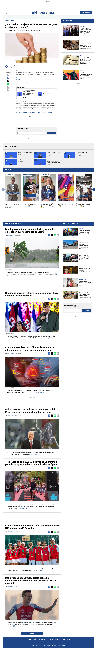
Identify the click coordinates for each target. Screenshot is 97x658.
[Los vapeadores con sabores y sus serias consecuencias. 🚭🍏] (66, 187)
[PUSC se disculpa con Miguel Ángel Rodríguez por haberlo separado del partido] (71, 45)
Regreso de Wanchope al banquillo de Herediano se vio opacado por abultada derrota (86, 75)
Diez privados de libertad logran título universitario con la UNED (84, 257)
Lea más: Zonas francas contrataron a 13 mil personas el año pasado (34, 112)
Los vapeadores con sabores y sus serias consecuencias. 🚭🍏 (65, 204)
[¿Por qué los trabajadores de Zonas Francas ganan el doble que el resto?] (32, 48)
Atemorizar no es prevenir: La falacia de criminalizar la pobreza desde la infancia (54, 161)
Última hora (11, 20)
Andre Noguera (10, 235)
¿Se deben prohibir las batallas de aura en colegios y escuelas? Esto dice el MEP (84, 233)
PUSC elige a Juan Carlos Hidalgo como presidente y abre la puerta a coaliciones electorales (85, 31)
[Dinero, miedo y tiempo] (40, 94)
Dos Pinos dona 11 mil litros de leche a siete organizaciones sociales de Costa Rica (85, 295)
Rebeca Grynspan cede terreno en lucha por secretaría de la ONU (85, 270)
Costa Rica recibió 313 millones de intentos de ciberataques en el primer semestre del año (30, 348)
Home (6, 20)
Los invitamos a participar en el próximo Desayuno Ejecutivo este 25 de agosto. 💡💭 (48, 205)
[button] (86, 12)
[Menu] (7, 12)
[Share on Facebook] (8, 78)
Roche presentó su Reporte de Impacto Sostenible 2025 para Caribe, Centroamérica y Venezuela (12, 205)
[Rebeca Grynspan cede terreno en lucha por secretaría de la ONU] (70, 270)
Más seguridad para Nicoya (25, 152)
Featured (82, 26)
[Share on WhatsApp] (8, 84)
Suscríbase (67, 640)
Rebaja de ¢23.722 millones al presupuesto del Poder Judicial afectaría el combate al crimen (30, 410)
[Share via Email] (8, 87)
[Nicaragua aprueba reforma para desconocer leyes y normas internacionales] (32, 317)
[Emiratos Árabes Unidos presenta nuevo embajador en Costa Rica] (70, 282)
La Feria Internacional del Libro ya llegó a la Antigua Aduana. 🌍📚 (29, 204)
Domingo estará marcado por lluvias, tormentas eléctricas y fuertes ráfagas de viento (30, 230)
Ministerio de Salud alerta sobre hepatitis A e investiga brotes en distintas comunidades (85, 60)
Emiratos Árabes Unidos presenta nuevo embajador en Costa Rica (85, 283)
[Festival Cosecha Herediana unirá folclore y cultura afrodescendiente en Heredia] (70, 244)
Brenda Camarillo (10, 353)
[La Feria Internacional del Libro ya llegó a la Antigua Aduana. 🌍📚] (31, 187)
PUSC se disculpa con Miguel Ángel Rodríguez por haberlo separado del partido (86, 46)
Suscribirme (51, 133)
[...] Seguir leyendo (50, 338)
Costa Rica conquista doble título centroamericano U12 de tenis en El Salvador (32, 527)
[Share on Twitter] (8, 81)
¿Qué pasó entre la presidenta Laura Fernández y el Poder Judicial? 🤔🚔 (84, 204)
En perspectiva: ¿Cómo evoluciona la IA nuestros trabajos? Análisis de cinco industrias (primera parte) (29, 94)
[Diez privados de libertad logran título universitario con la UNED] (70, 258)
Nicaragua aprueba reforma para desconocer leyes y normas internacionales (32, 294)
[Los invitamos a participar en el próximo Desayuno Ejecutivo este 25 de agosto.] (48, 187)
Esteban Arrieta (10, 415)
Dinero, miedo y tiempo (49, 94)
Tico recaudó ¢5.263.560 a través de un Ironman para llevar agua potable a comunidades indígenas (31, 463)
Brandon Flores (14, 65)
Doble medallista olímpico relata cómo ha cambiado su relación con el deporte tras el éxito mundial (30, 581)
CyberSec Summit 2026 (13, 392)
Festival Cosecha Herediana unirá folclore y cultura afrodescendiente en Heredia (84, 245)
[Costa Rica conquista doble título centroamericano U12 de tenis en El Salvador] (32, 550)
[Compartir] (8, 89)
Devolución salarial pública (24, 159)
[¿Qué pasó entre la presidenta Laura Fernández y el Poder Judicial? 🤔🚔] (84, 187)
